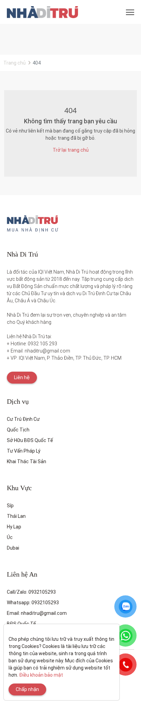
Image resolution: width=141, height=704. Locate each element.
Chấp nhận (27, 689)
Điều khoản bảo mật (41, 675)
